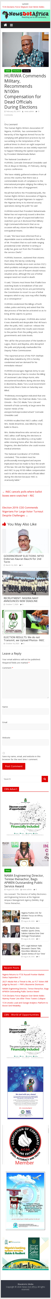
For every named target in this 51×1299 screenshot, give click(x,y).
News (8, 870)
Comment (7, 667)
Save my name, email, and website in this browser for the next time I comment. (21, 758)
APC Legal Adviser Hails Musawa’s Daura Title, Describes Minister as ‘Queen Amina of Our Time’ (33, 949)
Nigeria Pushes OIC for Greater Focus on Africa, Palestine (32, 915)
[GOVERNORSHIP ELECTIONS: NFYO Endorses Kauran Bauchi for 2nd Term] (25, 530)
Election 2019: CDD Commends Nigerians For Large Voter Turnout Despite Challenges (22, 511)
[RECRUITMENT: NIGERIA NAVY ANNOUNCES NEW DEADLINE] (25, 572)
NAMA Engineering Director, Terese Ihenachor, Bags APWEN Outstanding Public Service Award (24, 880)
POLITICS (16, 71)
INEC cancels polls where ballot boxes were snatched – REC (22, 493)
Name (5, 706)
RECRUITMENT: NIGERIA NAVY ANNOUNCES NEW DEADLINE (21, 599)
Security (26, 71)
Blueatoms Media (25, 1284)
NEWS (8, 71)
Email (4, 722)
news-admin (29, 111)
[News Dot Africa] (5, 25)
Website (6, 737)
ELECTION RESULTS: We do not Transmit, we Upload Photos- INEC (24, 639)
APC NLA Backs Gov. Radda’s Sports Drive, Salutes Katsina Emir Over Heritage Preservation (32, 932)
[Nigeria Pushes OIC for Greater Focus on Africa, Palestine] (11, 911)
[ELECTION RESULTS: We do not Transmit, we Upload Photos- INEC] (25, 611)
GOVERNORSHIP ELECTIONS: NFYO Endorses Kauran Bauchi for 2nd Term (24, 558)
